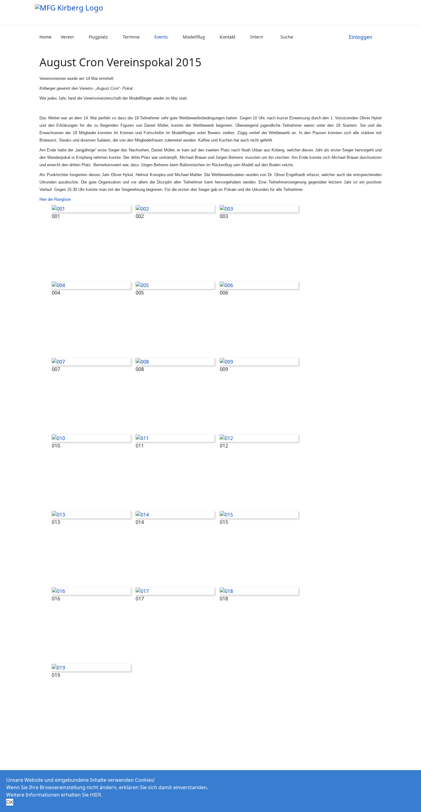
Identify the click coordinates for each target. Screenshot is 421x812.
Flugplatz (98, 37)
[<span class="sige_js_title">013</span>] (91, 514)
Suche (286, 37)
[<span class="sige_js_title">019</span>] (91, 667)
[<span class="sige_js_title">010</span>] (91, 438)
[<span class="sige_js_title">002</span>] (175, 208)
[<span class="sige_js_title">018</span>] (259, 591)
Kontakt (227, 37)
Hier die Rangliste (55, 199)
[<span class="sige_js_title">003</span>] (259, 208)
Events (161, 37)
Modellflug (194, 37)
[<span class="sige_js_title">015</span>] (259, 514)
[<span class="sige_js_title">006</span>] (259, 285)
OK (9, 802)
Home (45, 37)
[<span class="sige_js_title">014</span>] (175, 514)
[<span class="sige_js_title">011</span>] (175, 438)
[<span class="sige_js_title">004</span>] (91, 285)
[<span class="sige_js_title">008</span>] (175, 361)
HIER (95, 794)
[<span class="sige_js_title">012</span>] (259, 438)
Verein (67, 37)
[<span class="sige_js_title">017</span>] (175, 591)
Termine (131, 37)
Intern (256, 37)
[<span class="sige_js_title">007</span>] (91, 361)
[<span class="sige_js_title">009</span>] (259, 361)
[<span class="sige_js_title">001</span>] (91, 208)
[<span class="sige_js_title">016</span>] (91, 591)
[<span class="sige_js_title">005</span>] (175, 285)
